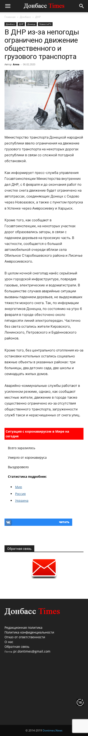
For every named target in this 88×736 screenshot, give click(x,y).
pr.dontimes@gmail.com (31, 651)
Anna (16, 64)
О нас (9, 642)
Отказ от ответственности (25, 637)
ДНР (38, 17)
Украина (21, 500)
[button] (7, 6)
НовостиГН (45, 24)
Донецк (31, 24)
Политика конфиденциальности (29, 632)
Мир (18, 487)
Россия (20, 494)
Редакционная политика (23, 627)
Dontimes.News (53, 730)
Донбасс (25, 17)
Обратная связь (17, 646)
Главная (10, 17)
